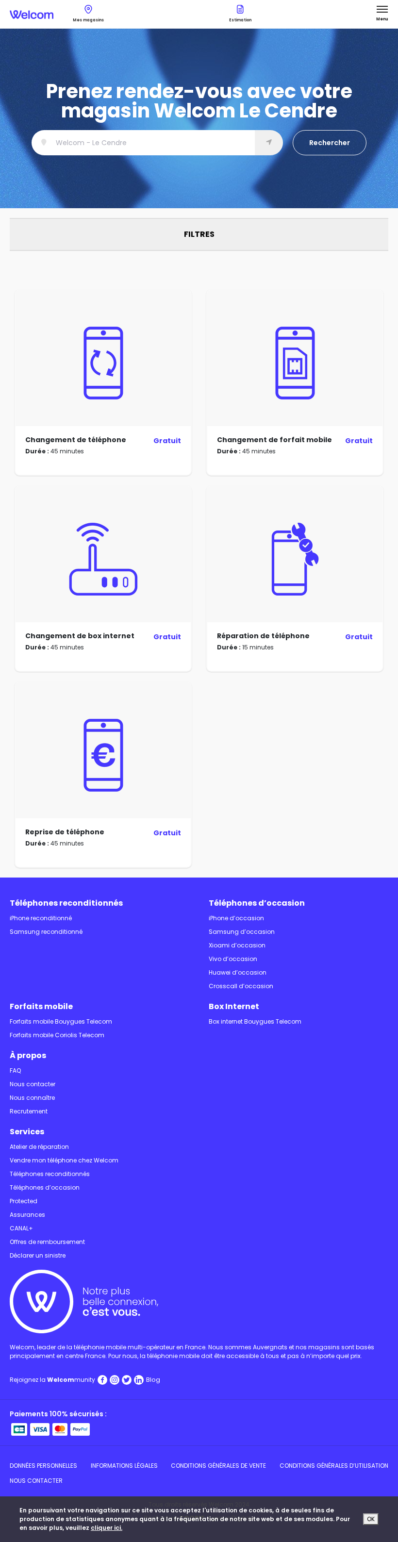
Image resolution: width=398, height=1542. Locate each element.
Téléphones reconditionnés (66, 903)
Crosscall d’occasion (241, 986)
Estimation (240, 20)
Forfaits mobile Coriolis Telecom (57, 1035)
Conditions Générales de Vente (218, 1465)
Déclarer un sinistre (38, 1255)
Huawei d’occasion (237, 972)
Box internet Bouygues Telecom (255, 1021)
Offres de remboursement (47, 1242)
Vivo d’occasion (233, 959)
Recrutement (29, 1111)
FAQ (15, 1070)
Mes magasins (88, 20)
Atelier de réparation (39, 1147)
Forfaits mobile (41, 1006)
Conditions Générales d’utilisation (334, 1465)
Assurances (27, 1214)
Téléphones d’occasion (257, 903)
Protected (23, 1201)
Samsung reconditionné (46, 932)
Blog (153, 1379)
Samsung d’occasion (242, 932)
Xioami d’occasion (237, 945)
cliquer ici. (106, 1528)
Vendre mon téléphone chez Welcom (64, 1160)
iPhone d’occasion (236, 918)
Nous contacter (32, 1084)
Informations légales (124, 1465)
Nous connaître (32, 1098)
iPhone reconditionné (41, 918)
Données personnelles (43, 1465)
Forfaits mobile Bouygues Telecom (61, 1021)
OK (371, 1519)
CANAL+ (21, 1228)
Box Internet (234, 1006)
